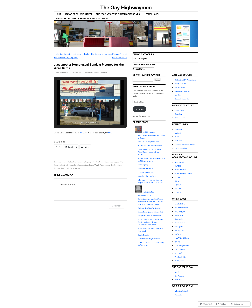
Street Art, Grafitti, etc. (101, 161)
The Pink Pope (180, 249)
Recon (177, 136)
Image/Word (94, 165)
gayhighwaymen (85, 72)
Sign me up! (139, 109)
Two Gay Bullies (180, 257)
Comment (116, 205)
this (109, 132)
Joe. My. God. (179, 230)
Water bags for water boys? (147, 176)
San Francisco (78, 161)
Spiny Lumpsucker (144, 195)
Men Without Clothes (182, 238)
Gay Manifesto (180, 223)
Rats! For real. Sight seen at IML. (150, 141)
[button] (83, 117)
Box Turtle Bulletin (181, 207)
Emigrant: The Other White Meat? (149, 208)
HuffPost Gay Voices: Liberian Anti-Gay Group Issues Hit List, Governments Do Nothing (150, 222)
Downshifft (178, 219)
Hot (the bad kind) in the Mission (149, 215)
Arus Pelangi (179, 162)
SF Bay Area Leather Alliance (185, 144)
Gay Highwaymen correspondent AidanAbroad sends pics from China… (149, 152)
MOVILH (178, 188)
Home (58, 14)
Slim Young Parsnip (182, 245)
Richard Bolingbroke (182, 99)
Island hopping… (144, 164)
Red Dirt (178, 95)
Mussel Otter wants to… (146, 168)
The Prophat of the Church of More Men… (119, 14)
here (81, 132)
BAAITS (178, 166)
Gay (75, 165)
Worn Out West (180, 118)
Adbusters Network (181, 291)
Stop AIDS (178, 192)
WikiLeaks (178, 295)
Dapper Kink (179, 215)
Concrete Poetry (60, 165)
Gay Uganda (179, 226)
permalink (77, 168)
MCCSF (178, 185)
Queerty (177, 241)
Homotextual (83, 165)
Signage (88, 161)
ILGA (177, 181)
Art (121, 161)
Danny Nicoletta (180, 83)
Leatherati (178, 133)
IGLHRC (178, 177)
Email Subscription (144, 86)
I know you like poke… (146, 172)
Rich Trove (178, 140)
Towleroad (178, 253)
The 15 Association (181, 148)
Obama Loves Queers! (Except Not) (150, 212)
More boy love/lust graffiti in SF (149, 238)
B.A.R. (177, 272)
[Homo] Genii (179, 260)
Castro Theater (180, 110)
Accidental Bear (180, 204)
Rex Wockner (179, 276)
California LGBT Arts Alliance (185, 80)
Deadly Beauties (143, 235)
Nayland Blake (180, 87)
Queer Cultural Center (182, 91)
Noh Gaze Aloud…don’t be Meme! (150, 145)
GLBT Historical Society (183, 173)
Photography (105, 165)
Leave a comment (100, 72)
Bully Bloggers (180, 211)
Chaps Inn (178, 114)
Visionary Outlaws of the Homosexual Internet (82, 18)
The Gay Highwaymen (126, 7)
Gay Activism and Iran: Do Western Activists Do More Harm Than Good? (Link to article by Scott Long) (151, 201)
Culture (70, 165)
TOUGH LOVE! (152, 14)
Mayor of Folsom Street (78, 14)
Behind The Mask (181, 169)
